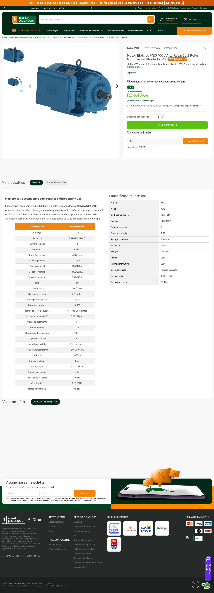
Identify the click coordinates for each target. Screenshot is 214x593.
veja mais (131, 73)
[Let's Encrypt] (146, 528)
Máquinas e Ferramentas (21, 38)
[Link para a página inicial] (5, 38)
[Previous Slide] (4, 8)
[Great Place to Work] (114, 544)
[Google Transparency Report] (162, 528)
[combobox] (97, 19)
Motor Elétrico (42, 38)
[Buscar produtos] (151, 19)
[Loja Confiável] (114, 528)
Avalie (157, 48)
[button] (74, 86)
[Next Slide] (91, 8)
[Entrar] (168, 19)
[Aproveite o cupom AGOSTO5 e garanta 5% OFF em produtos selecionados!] (107, 3)
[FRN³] (195, 585)
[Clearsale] (130, 528)
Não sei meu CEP (135, 147)
